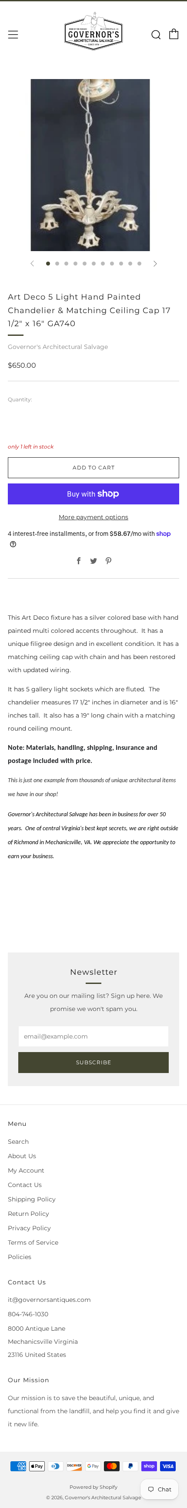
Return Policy (28, 1214)
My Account (26, 1170)
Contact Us (25, 1185)
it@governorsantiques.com (49, 1300)
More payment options (93, 517)
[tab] (48, 264)
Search (18, 1142)
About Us (22, 1156)
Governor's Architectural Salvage (58, 347)
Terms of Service (33, 1242)
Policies (19, 1257)
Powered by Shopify (93, 1487)
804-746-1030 (28, 1314)
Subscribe (93, 1062)
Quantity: (20, 399)
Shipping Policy (32, 1199)
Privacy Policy (29, 1228)
